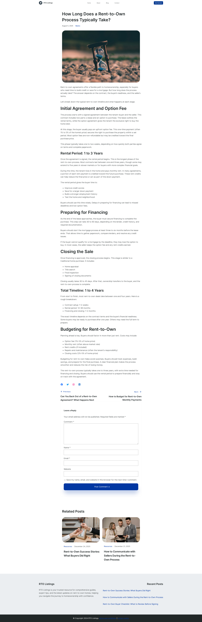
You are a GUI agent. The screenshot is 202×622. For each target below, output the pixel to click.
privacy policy (123, 618)
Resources (68, 546)
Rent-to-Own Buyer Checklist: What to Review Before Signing (130, 604)
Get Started (158, 3)
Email (67, 458)
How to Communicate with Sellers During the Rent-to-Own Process (120, 555)
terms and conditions (107, 618)
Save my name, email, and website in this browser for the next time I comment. (101, 480)
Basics (78, 26)
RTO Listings (48, 3)
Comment (69, 422)
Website (67, 469)
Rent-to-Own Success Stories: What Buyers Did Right (82, 553)
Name (67, 447)
